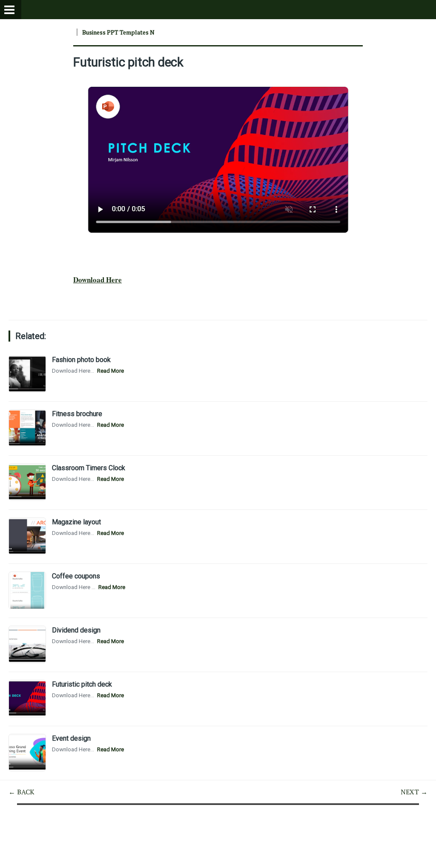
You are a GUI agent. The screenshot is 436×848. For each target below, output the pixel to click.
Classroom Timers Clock (88, 468)
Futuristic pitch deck (128, 62)
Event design (71, 738)
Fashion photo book (81, 360)
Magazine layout (76, 522)
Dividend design (76, 630)
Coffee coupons (76, 576)
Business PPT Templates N (118, 32)
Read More (110, 371)
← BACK (21, 791)
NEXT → (414, 791)
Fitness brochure (77, 414)
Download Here (97, 279)
